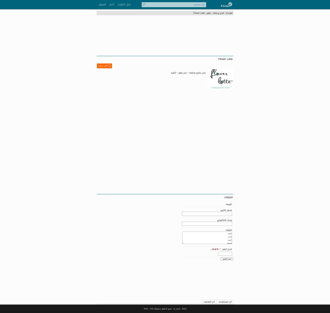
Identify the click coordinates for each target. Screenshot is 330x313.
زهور (209, 13)
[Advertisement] (165, 37)
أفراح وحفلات (218, 13)
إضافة (184, 309)
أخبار (111, 4)
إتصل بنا (177, 309)
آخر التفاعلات (209, 302)
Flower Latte (199, 13)
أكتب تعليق (102, 66)
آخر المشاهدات (225, 302)
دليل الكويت (124, 4)
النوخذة (229, 13)
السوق (102, 4)
